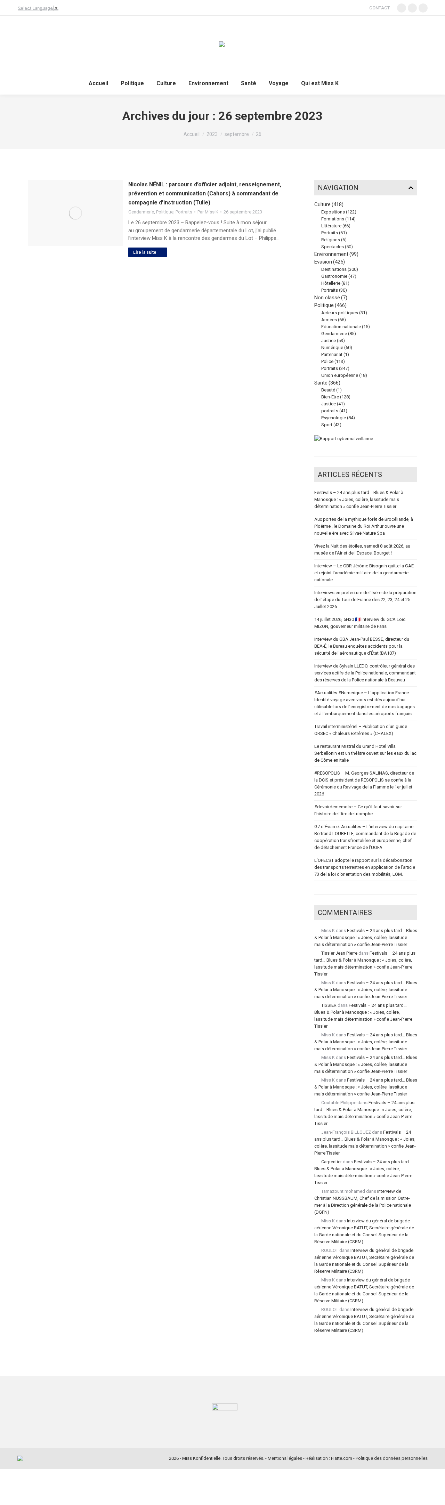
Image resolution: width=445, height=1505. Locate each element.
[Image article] (75, 213)
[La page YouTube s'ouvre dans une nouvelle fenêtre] (412, 8)
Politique (164, 212)
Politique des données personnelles (392, 1458)
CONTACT (379, 7)
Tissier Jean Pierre (339, 953)
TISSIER (329, 1005)
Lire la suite (144, 252)
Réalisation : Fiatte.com (329, 1458)
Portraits (184, 212)
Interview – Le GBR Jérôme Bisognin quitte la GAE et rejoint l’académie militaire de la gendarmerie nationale (364, 572)
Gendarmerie (141, 212)
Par (207, 212)
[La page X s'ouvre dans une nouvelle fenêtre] (423, 8)
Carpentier (331, 1161)
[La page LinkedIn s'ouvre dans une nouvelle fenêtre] (401, 8)
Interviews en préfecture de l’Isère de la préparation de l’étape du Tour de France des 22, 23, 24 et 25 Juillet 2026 (365, 599)
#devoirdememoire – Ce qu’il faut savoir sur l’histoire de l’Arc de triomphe (358, 810)
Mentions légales (285, 1458)
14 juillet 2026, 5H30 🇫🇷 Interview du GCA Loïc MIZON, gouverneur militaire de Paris (359, 623)
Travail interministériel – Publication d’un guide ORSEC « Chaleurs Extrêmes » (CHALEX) (360, 730)
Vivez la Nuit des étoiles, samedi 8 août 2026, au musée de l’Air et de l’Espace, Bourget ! (362, 549)
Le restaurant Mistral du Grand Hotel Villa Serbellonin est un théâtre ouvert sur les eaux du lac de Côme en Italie (365, 753)
